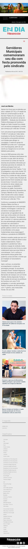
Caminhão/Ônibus (7, 489)
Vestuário (5, 531)
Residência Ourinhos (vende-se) (10, 468)
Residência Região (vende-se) (9, 472)
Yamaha (5, 454)
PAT (4, 482)
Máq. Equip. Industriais (8, 510)
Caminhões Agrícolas (8, 487)
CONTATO (4, 428)
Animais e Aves (6, 491)
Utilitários (5, 448)
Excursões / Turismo (8, 504)
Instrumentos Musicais (8, 509)
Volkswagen (6, 443)
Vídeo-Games (6, 533)
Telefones (5, 525)
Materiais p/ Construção (8, 512)
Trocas (4, 529)
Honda (4, 452)
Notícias (5, 17)
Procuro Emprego (7, 484)
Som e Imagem (6, 523)
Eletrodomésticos (7, 502)
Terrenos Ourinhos (7, 477)
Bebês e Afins (6, 493)
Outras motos (6, 456)
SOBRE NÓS (5, 426)
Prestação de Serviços (8, 522)
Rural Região (6, 475)
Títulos (4, 527)
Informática (5, 506)
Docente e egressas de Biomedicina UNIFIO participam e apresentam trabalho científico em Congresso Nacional (14, 381)
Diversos (5, 498)
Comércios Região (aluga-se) (9, 464)
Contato (5, 19)
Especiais (5, 450)
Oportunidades (6, 518)
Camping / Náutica (7, 497)
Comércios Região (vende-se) (9, 466)
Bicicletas (5, 495)
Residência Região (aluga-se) (9, 470)
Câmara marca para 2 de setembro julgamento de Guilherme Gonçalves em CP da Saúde (13, 323)
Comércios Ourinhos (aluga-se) (10, 459)
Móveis (5, 514)
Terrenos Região (7, 479)
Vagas (4, 485)
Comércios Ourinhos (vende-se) (10, 462)
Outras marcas (6, 447)
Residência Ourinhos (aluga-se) (10, 460)
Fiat (4, 441)
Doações (5, 500)
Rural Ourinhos (6, 473)
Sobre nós (22, 17)
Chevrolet (5, 439)
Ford (4, 445)
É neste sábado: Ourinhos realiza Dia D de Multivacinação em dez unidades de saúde (14, 352)
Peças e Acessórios (7, 520)
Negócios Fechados (7, 516)
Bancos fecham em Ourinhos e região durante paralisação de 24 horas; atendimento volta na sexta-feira (13, 411)
